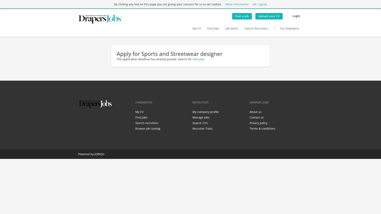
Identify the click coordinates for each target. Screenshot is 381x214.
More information (237, 4)
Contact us (257, 117)
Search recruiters (146, 123)
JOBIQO (99, 154)
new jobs (198, 59)
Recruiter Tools (202, 128)
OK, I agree (259, 4)
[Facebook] (81, 117)
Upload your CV (269, 16)
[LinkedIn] (94, 117)
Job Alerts (232, 28)
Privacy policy (258, 123)
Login (296, 16)
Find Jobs (213, 28)
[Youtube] (106, 117)
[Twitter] (87, 117)
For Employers (289, 28)
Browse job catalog (147, 128)
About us (256, 112)
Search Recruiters (256, 28)
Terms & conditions (262, 128)
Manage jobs (201, 117)
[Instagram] (101, 117)
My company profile (205, 112)
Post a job (242, 16)
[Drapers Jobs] (99, 19)
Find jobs (141, 117)
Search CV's (200, 123)
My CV (197, 28)
